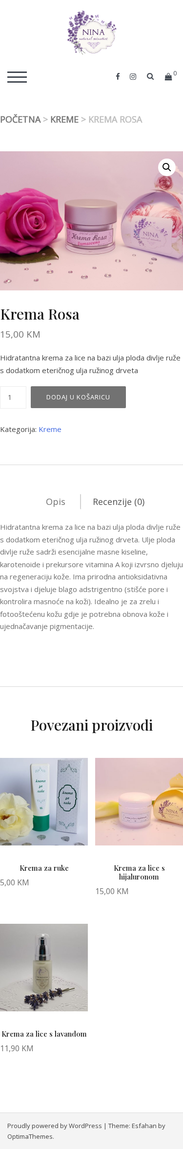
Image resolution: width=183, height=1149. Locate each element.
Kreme (64, 119)
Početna (20, 119)
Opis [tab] (55, 501)
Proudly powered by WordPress (54, 1125)
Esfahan (144, 1125)
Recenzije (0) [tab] (118, 501)
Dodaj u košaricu (78, 397)
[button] (167, 167)
